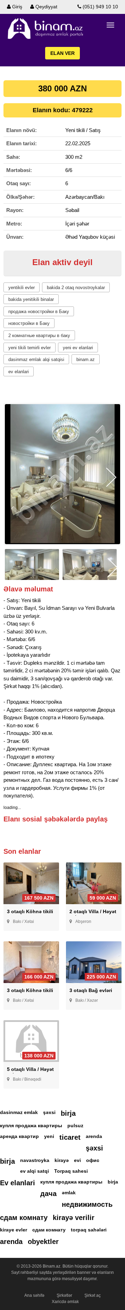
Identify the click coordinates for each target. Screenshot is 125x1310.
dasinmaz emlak (19, 1112)
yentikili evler (21, 287)
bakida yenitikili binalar (31, 299)
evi (77, 1160)
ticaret (70, 1137)
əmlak (69, 1192)
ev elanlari (18, 371)
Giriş (16, 6)
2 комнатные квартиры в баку (39, 335)
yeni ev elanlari (78, 347)
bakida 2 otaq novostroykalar (76, 287)
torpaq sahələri (89, 1230)
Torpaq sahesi (71, 1171)
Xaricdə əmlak (65, 1301)
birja (68, 1113)
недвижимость (87, 1204)
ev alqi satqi (34, 1171)
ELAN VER (62, 53)
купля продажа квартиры (31, 1125)
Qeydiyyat (45, 6)
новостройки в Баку (29, 323)
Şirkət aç (92, 1295)
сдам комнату (24, 1217)
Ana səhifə (34, 1295)
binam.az (85, 359)
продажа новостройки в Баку (38, 311)
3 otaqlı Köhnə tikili (30, 911)
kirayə (62, 1160)
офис (92, 1160)
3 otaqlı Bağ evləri (90, 990)
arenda (94, 1136)
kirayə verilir (73, 1217)
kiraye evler (13, 1230)
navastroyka (34, 1160)
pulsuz (75, 1125)
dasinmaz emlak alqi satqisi (36, 359)
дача (48, 1193)
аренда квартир (19, 1136)
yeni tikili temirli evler (29, 347)
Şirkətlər (64, 1295)
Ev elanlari (17, 1183)
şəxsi (49, 1112)
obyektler (43, 1241)
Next (111, 477)
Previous (13, 477)
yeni (49, 1136)
